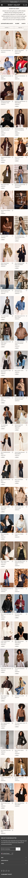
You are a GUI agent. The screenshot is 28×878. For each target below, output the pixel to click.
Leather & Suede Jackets (7, 23)
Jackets (23, 23)
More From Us (4, 860)
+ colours (17, 106)
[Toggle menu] (2, 5)
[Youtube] (9, 870)
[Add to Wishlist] (12, 50)
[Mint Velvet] (14, 4)
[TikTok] (6, 871)
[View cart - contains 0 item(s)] (26, 5)
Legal (2, 863)
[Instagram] (4, 871)
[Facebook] (1, 871)
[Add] (2, 47)
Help (2, 857)
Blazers (17, 23)
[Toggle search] (24, 5)
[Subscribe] (18, 849)
